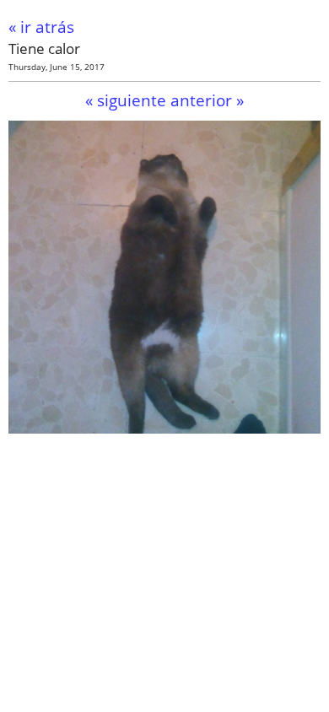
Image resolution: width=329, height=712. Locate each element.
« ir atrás (41, 26)
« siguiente (125, 100)
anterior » (207, 100)
